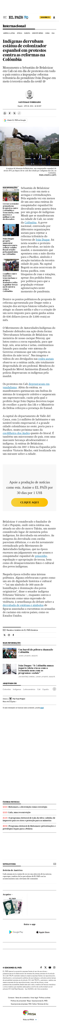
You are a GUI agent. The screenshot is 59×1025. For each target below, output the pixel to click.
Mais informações (9, 702)
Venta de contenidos (22, 997)
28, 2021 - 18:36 (32, 106)
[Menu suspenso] (5, 17)
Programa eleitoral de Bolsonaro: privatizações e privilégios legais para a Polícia (29, 827)
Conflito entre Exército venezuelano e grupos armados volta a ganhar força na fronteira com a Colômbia (10, 282)
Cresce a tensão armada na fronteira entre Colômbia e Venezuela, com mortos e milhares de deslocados (11, 211)
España (46, 689)
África (19, 33)
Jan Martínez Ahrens (26, 677)
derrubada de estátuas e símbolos (23, 605)
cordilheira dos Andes (16, 433)
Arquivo (7, 895)
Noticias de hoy (42, 1004)
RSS (30, 1004)
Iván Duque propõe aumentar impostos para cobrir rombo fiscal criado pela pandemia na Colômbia (10, 246)
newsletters (9, 864)
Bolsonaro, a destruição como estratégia (28, 807)
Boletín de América (13, 870)
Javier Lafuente (24, 656)
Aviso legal (34, 997)
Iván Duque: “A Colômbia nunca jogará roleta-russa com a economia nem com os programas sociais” (36, 669)
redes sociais (46, 358)
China (47, 33)
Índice (34, 1004)
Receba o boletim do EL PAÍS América (22, 630)
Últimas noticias (11, 802)
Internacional (14, 26)
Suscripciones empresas (19, 1004)
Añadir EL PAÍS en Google (16, 120)
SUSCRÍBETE (45, 17)
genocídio (41, 556)
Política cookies (44, 997)
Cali (38, 689)
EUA (53, 33)
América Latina (9, 33)
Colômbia (30, 222)
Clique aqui (29, 502)
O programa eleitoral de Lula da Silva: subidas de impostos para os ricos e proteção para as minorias (29, 819)
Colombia (7, 689)
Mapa (29, 1001)
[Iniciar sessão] (54, 17)
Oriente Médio (37, 33)
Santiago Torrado (29, 102)
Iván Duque (43, 239)
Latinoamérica (29, 689)
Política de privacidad (18, 1001)
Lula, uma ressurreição (20, 812)
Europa (27, 33)
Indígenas (17, 689)
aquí (42, 708)
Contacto (11, 997)
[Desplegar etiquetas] (54, 689)
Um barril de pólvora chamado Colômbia (35, 651)
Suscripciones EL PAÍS (39, 1001)
